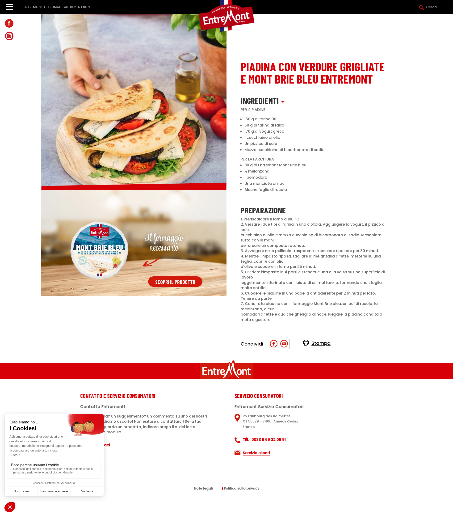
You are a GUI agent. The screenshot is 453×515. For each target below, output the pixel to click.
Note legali (203, 489)
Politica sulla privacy (241, 489)
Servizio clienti (256, 453)
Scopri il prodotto (175, 282)
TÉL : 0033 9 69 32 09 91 (264, 439)
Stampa (321, 343)
